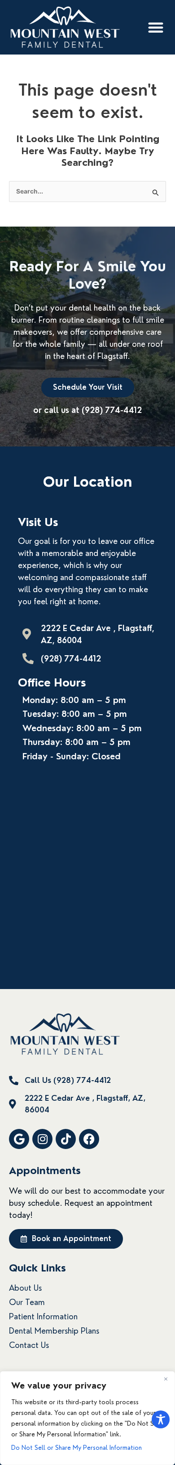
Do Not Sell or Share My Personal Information (76, 1447)
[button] (156, 27)
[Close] (165, 1378)
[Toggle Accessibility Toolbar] (161, 1419)
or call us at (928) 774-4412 (87, 410)
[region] (87, 1418)
